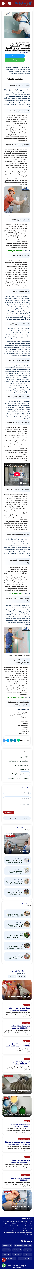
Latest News (7, 1245)
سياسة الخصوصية (25, 1258)
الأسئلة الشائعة (17, 1250)
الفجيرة (14, 90)
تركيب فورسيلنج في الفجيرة (16, 593)
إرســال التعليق (9, 812)
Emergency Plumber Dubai (22, 1245)
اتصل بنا (27, 1250)
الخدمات (27, 1254)
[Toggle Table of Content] (6, 79)
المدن (17, 1254)
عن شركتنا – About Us (9, 1258)
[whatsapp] (4, 1265)
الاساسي (6, 1250)
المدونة (6, 1254)
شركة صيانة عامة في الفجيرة (16, 250)
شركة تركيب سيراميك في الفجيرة (15, 697)
